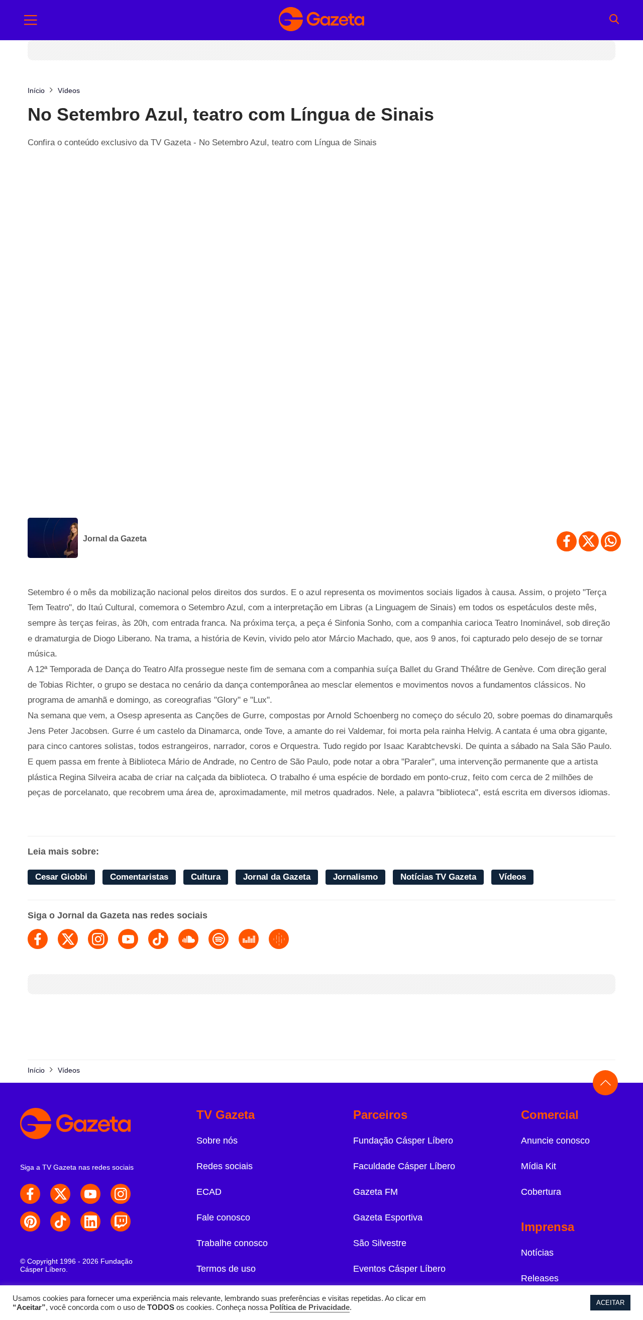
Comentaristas (139, 877)
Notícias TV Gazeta (438, 877)
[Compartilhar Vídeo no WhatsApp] (611, 541)
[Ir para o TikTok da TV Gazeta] (60, 1221)
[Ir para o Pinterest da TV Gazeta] (30, 1221)
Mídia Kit (538, 1166)
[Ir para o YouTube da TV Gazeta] (90, 1194)
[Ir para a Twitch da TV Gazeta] (121, 1221)
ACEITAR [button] (610, 1302)
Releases (540, 1278)
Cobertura (541, 1192)
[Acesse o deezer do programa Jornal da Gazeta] (249, 939)
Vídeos (512, 877)
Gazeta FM (375, 1192)
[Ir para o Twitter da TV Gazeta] (60, 1194)
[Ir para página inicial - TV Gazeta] (321, 20)
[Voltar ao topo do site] (605, 1082)
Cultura (206, 877)
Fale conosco (223, 1217)
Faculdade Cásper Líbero (404, 1166)
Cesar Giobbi (61, 877)
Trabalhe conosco (232, 1243)
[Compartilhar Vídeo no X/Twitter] (589, 541)
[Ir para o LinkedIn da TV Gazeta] (90, 1221)
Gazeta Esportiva (387, 1217)
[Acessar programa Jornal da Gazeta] (53, 539)
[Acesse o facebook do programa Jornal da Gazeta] (38, 939)
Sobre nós (217, 1141)
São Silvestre (379, 1243)
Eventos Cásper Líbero (399, 1269)
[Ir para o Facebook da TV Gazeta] (30, 1194)
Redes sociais (224, 1166)
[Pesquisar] (614, 20)
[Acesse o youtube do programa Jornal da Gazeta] (128, 939)
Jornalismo (355, 877)
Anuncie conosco (555, 1141)
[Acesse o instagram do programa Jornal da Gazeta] (98, 939)
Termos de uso (226, 1269)
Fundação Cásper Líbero (403, 1141)
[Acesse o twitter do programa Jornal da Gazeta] (68, 939)
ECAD (209, 1192)
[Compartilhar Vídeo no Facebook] (567, 541)
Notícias (537, 1253)
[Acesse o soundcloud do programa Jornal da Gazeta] (188, 939)
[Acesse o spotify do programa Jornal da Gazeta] (218, 939)
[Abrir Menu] (30, 20)
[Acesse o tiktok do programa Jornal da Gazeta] (158, 939)
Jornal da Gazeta (115, 538)
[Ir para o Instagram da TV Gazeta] (121, 1194)
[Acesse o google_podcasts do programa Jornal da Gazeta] (279, 939)
